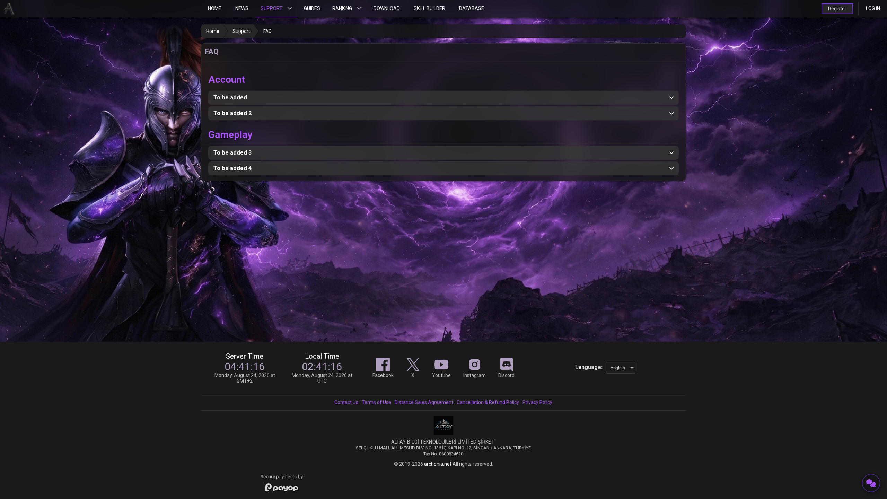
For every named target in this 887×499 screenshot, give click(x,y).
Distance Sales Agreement (424, 402)
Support (271, 8)
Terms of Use (376, 402)
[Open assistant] (871, 483)
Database (471, 8)
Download (387, 8)
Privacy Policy (537, 402)
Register (837, 8)
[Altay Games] (443, 433)
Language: (589, 367)
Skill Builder (429, 8)
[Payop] (281, 487)
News (241, 8)
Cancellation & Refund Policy (488, 402)
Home (214, 8)
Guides (312, 8)
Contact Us (346, 402)
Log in (873, 8)
